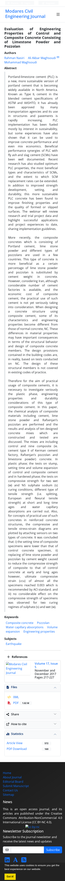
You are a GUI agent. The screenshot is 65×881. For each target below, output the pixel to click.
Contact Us (10, 790)
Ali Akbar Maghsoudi (42, 58)
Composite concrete (19, 623)
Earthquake (13, 644)
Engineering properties (39, 632)
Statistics (17, 734)
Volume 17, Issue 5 (46, 665)
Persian (15, 3)
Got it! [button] (10, 876)
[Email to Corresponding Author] (58, 57)
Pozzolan (43, 623)
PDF (20, 703)
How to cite (19, 724)
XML (15, 697)
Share (15, 714)
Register (50, 3)
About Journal (12, 777)
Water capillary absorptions (25, 627)
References (19, 657)
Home (7, 773)
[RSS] (24, 861)
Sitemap (8, 795)
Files (14, 687)
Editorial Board (13, 782)
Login (27, 3)
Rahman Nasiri (14, 58)
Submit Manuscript (16, 786)
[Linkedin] (7, 861)
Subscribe (53, 850)
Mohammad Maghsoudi (20, 62)
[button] (42, 869)
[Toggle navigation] (58, 14)
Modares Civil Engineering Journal (25, 13)
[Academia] (15, 861)
